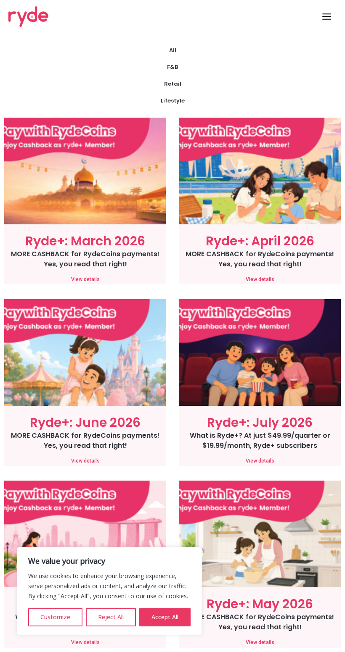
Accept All (164, 617)
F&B (172, 67)
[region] (109, 591)
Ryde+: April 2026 (260, 241)
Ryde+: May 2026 (260, 604)
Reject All (111, 617)
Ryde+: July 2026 (260, 422)
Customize (55, 617)
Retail (172, 84)
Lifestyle (173, 101)
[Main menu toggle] (327, 16)
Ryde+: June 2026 (85, 422)
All (172, 50)
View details (85, 279)
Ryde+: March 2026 (85, 241)
